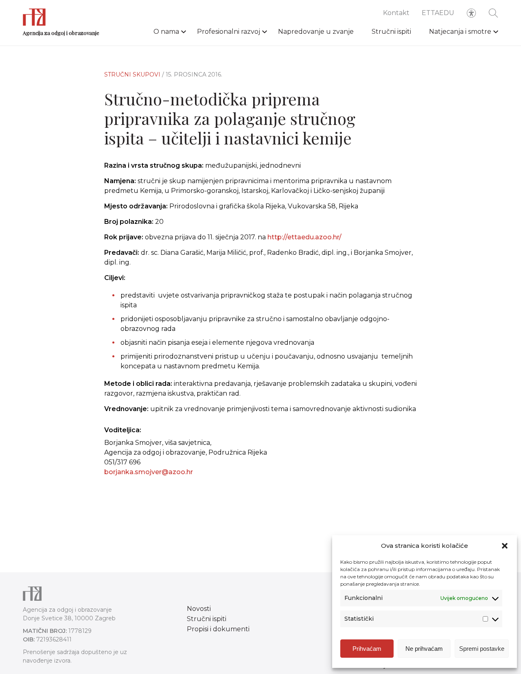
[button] (505, 546)
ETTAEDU (438, 13)
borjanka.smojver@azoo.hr (148, 472)
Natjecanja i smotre (460, 31)
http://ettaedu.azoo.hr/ (304, 237)
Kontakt (396, 13)
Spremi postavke (481, 648)
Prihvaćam (366, 648)
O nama (166, 31)
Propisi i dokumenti (218, 629)
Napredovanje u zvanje (316, 31)
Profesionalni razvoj (228, 31)
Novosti (199, 609)
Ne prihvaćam (424, 648)
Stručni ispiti (391, 31)
